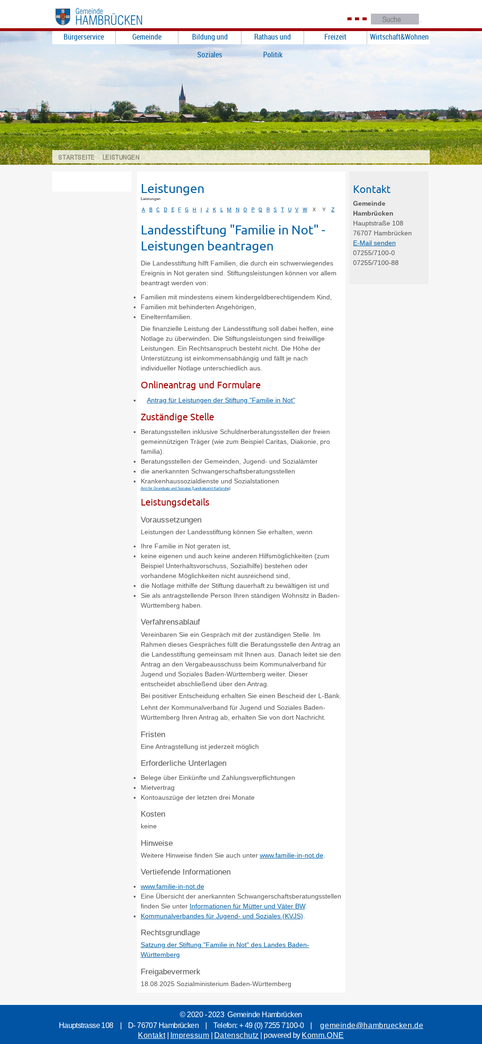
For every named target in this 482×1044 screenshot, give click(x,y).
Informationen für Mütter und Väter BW (247, 906)
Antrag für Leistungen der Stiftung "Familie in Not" (221, 400)
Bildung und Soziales (210, 38)
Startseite (76, 157)
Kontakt (151, 1035)
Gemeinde (146, 37)
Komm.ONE (323, 1035)
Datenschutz (236, 1035)
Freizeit (335, 37)
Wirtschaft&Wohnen (399, 37)
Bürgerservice (84, 37)
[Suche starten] (421, 22)
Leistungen (121, 157)
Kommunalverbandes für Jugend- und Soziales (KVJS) (222, 916)
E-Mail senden (374, 243)
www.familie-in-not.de (291, 855)
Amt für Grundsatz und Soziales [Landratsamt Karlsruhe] (185, 488)
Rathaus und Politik (272, 38)
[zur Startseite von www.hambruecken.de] (110, 27)
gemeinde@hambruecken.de (371, 1025)
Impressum (189, 1035)
